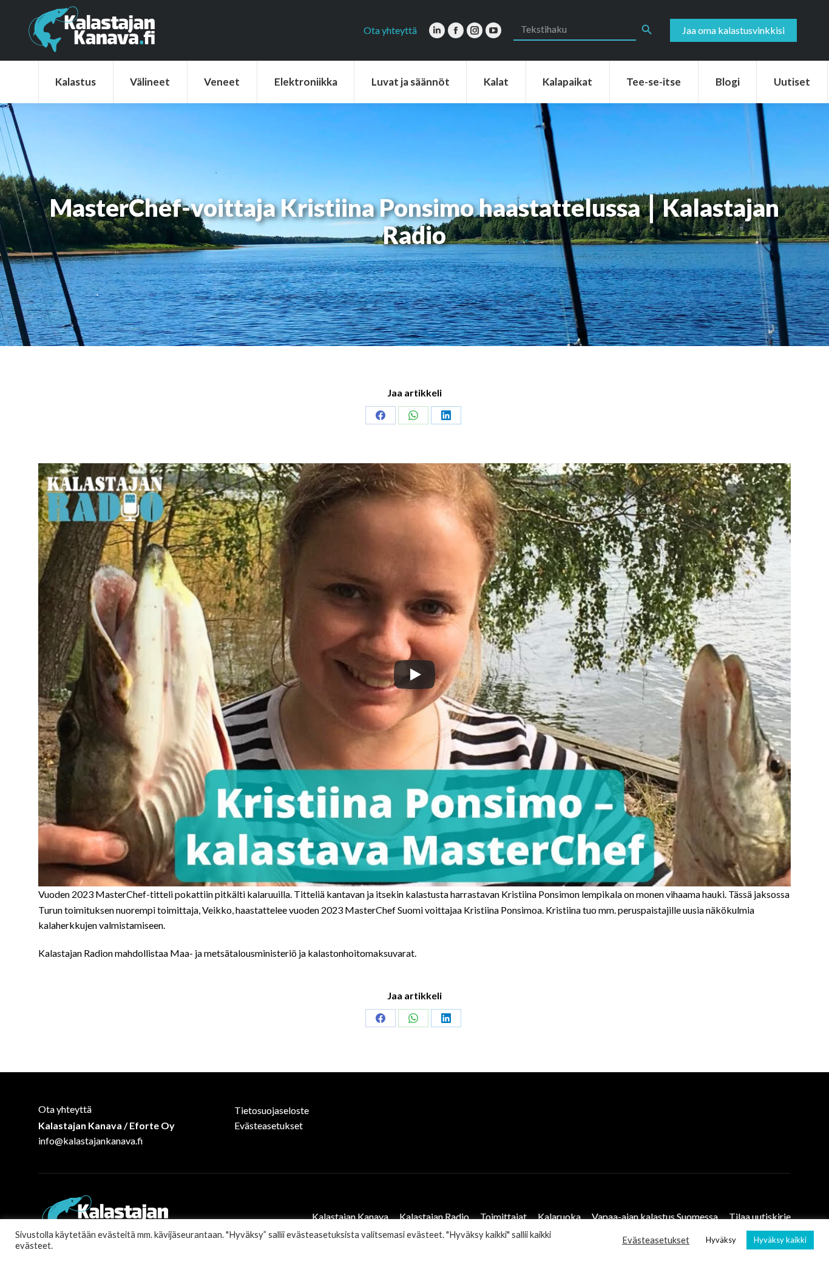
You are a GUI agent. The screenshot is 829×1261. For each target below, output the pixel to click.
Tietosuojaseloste (271, 1110)
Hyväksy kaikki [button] (780, 1240)
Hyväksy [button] (721, 1240)
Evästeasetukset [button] (655, 1240)
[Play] (414, 674)
